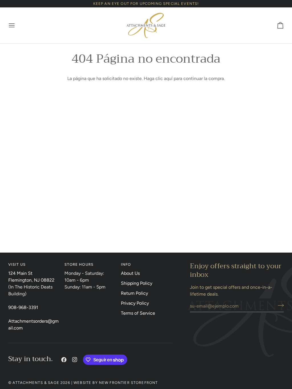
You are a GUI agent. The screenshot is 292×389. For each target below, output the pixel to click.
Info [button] (126, 264)
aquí (168, 78)
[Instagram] (74, 359)
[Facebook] (63, 359)
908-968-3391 (23, 307)
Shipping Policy (136, 283)
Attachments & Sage (36, 382)
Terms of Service (138, 313)
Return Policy (134, 293)
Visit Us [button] (17, 264)
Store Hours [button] (79, 264)
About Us (130, 273)
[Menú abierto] (16, 25)
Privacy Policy (135, 303)
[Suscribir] (279, 305)
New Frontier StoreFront (128, 382)
